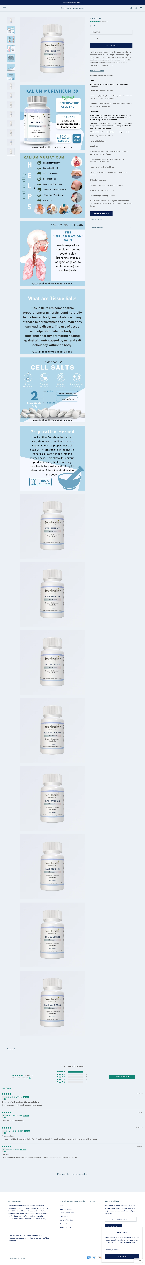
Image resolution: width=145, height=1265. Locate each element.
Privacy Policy (65, 1227)
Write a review (101, 214)
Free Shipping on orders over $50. (72, 2)
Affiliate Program (66, 1209)
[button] (95, 21)
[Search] (136, 8)
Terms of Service (66, 1220)
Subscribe (122, 1257)
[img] (6, 1094)
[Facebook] (95, 219)
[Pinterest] (101, 219)
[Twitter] (98, 219)
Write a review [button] (122, 1077)
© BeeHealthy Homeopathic (17, 1258)
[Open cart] (141, 8)
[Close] (140, 1230)
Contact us (64, 1216)
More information (97, 227)
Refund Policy (65, 1224)
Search (62, 1205)
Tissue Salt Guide (97, 70)
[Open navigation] (4, 8)
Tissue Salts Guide (67, 1213)
